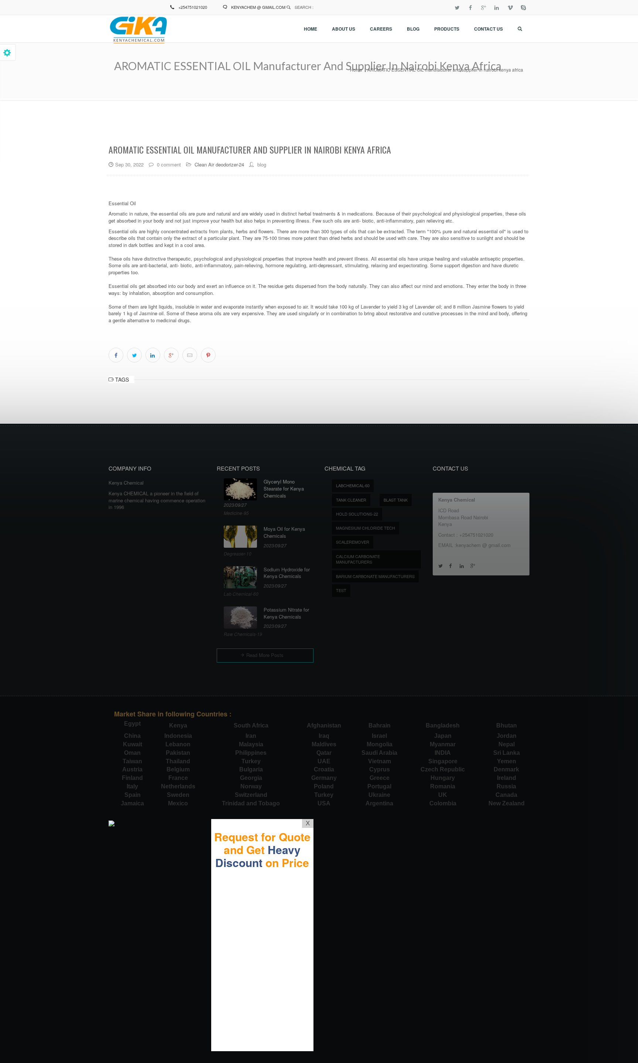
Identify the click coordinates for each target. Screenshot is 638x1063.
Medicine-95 (236, 513)
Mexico (178, 803)
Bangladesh (443, 725)
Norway (251, 786)
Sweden (178, 795)
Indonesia (178, 736)
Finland (132, 778)
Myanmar (443, 744)
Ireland (506, 778)
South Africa (251, 725)
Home (310, 28)
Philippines (251, 753)
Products (446, 28)
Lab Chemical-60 (241, 594)
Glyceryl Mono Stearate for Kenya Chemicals (284, 488)
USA (324, 803)
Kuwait (132, 744)
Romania (442, 786)
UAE (324, 761)
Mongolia (379, 744)
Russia (506, 786)
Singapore (442, 761)
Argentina (379, 803)
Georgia (251, 778)
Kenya (178, 725)
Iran (251, 736)
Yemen (506, 761)
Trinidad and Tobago (251, 803)
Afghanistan (324, 725)
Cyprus (379, 769)
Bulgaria (251, 769)
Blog (413, 28)
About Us (343, 28)
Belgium (178, 769)
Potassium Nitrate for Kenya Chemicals (286, 613)
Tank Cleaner (351, 500)
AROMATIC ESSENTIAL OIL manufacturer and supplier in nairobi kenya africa (445, 69)
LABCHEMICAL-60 (353, 485)
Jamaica (132, 803)
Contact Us (488, 28)
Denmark (506, 769)
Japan (443, 736)
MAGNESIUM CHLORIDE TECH (365, 528)
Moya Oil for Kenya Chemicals (284, 532)
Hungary (443, 778)
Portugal (379, 786)
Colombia (442, 803)
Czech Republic (443, 769)
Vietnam (379, 761)
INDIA (443, 753)
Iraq (324, 736)
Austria (132, 769)
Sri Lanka (506, 753)
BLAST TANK (396, 500)
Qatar (324, 753)
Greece (380, 778)
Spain (132, 795)
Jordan (507, 736)
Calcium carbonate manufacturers (358, 559)
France (178, 778)
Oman (132, 753)
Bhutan (506, 725)
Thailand (178, 761)
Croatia (324, 769)
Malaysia (251, 744)
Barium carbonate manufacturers (375, 576)
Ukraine (379, 795)
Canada (506, 795)
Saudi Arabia (379, 753)
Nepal (506, 744)
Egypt (132, 723)
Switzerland (251, 795)
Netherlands (178, 786)
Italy (132, 786)
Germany (324, 778)
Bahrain (379, 725)
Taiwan (132, 761)
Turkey (251, 761)
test (341, 590)
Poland (324, 786)
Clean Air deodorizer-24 (219, 164)
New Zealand (506, 803)
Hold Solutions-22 (357, 514)
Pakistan (178, 753)
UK (442, 795)
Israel (379, 736)
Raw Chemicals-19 (243, 634)
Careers (381, 28)
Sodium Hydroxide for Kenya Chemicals (287, 573)
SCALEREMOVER (352, 542)
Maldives (324, 744)
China (132, 736)
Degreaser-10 (237, 553)
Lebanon (178, 744)
